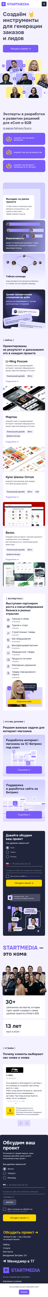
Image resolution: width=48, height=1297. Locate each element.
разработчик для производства (28, 152)
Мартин (11, 417)
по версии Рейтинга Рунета (17, 128)
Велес (10, 533)
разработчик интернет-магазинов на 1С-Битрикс (25, 166)
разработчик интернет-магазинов (24, 139)
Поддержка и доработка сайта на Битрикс (22, 788)
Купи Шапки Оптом (20, 477)
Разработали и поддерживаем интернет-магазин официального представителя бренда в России (20, 368)
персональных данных (33, 876)
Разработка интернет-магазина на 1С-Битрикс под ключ (24, 743)
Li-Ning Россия (16, 361)
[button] (44, 4)
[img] (24, 398)
